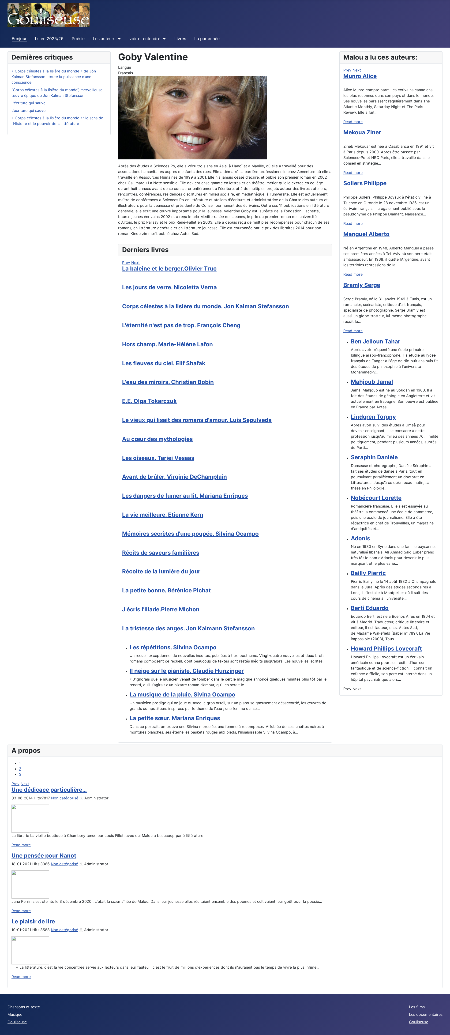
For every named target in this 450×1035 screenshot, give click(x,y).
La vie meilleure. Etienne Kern (162, 514)
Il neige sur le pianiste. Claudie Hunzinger (187, 670)
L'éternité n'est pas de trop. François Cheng (181, 325)
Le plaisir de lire (33, 921)
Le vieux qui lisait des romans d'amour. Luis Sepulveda (197, 420)
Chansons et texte (24, 1007)
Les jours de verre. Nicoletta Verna (169, 287)
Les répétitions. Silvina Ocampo (173, 647)
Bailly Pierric (368, 573)
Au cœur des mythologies (157, 439)
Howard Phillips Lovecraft (386, 648)
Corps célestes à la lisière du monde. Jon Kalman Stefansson (205, 306)
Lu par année (207, 38)
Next (135, 262)
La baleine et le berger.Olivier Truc (169, 268)
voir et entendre (144, 38)
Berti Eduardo (370, 608)
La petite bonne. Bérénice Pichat (166, 590)
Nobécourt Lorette (376, 497)
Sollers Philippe (364, 183)
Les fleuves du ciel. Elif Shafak (163, 363)
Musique (15, 1014)
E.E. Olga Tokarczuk (149, 401)
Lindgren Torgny (373, 416)
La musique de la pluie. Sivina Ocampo (182, 694)
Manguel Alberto (366, 234)
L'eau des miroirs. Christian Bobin (168, 382)
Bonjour (19, 38)
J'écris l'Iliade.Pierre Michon (160, 609)
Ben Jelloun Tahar (375, 341)
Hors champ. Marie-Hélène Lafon (167, 344)
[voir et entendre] (163, 39)
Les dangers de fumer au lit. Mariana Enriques (185, 495)
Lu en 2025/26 (49, 38)
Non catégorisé (64, 798)
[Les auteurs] (118, 39)
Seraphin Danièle (374, 457)
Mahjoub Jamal (372, 381)
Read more (353, 121)
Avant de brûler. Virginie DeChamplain (174, 476)
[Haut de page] (441, 1026)
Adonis (360, 538)
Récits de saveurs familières (160, 552)
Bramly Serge (361, 285)
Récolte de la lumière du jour (161, 571)
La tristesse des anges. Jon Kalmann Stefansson (188, 628)
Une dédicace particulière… (49, 789)
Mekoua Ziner (362, 132)
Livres (180, 38)
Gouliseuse (17, 1022)
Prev (126, 262)
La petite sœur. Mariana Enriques (175, 718)
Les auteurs (104, 38)
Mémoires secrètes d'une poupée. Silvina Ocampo (190, 533)
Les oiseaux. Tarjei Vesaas (158, 458)
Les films (417, 1007)
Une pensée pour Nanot (43, 855)
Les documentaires (425, 1014)
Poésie (78, 38)
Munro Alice (360, 76)
